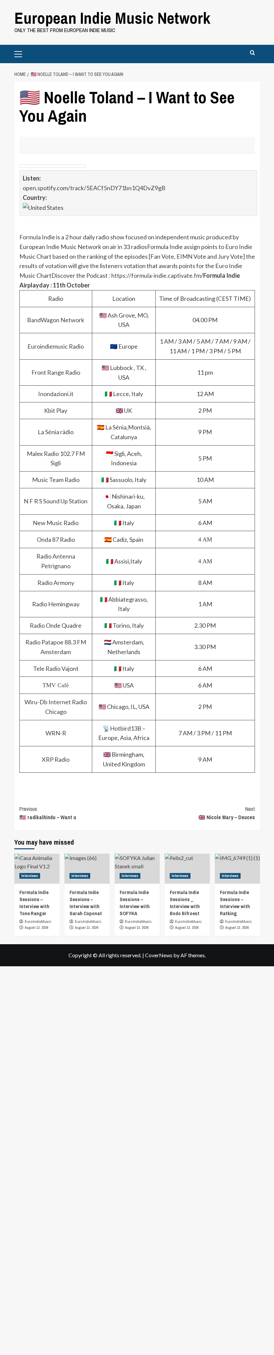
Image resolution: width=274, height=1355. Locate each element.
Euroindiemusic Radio (55, 346)
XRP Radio (56, 759)
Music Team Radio (56, 479)
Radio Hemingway (56, 604)
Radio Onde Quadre (56, 625)
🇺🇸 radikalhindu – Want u (47, 813)
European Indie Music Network (112, 18)
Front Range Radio (55, 372)
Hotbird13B (125, 728)
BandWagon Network (55, 320)
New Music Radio (56, 522)
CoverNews (158, 955)
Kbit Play (55, 410)
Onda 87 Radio (56, 539)
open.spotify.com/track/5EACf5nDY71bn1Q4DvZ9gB (94, 188)
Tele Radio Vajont (56, 668)
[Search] (252, 53)
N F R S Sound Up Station (56, 501)
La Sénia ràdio (56, 432)
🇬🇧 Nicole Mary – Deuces (226, 813)
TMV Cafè (55, 685)
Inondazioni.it (56, 393)
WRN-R (55, 733)
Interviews (29, 875)
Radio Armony (55, 582)
